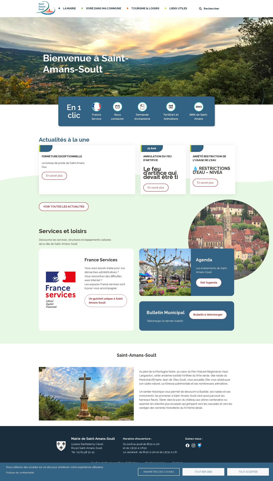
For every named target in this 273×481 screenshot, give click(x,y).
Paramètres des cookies (158, 471)
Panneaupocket (200, 445)
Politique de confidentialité (20, 472)
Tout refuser (203, 471)
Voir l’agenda (208, 282)
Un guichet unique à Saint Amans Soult (106, 300)
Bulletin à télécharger (208, 314)
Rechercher (211, 8)
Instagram (193, 445)
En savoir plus (54, 175)
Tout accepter (248, 471)
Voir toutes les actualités (63, 206)
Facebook (187, 445)
